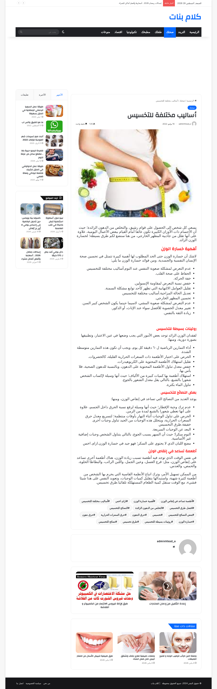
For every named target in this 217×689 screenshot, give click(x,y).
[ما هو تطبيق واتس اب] (54, 127)
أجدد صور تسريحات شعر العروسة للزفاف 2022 (32, 138)
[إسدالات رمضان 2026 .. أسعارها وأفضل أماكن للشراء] (30, 243)
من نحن (46, 683)
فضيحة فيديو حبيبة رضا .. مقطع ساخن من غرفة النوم (32, 154)
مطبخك (145, 32)
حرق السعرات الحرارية (113, 514)
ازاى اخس (120, 501)
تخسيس (157, 514)
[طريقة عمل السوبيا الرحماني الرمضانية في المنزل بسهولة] (54, 111)
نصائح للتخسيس (107, 521)
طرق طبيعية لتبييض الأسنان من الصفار (95, 656)
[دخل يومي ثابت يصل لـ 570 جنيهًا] (53, 243)
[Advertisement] (108, 62)
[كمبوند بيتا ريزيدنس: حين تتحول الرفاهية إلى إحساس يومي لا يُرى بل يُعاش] (30, 209)
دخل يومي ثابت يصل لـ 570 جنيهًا (53, 254)
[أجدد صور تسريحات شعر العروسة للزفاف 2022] (54, 141)
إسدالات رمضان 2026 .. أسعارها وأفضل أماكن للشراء (31, 255)
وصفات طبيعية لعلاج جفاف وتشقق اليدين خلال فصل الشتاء (138, 657)
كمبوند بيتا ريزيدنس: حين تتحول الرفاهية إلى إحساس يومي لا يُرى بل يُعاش (31, 223)
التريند (181, 32)
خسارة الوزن (185, 521)
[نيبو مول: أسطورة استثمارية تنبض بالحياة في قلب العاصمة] (53, 209)
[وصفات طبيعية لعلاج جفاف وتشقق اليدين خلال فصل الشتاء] (136, 642)
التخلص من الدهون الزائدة (148, 508)
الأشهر (59, 94)
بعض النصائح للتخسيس (180, 514)
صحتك (170, 32)
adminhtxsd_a (166, 541)
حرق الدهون (138, 514)
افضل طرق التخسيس (181, 508)
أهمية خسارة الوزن (143, 501)
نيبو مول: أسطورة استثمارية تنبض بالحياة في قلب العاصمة (54, 223)
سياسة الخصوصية (33, 683)
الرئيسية (194, 32)
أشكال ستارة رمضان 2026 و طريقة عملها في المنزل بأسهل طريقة (134, 3)
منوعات (105, 32)
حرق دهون (87, 514)
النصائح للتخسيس (119, 508)
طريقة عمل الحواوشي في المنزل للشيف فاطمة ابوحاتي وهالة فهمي (32, 171)
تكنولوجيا (132, 32)
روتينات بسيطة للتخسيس (158, 521)
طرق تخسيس (130, 521)
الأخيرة (42, 94)
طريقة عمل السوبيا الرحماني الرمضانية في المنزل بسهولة (32, 110)
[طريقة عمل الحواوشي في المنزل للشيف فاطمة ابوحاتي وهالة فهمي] (54, 170)
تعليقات (24, 94)
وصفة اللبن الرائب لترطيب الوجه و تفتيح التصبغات (178, 657)
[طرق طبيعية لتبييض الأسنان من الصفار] (94, 642)
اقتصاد (118, 32)
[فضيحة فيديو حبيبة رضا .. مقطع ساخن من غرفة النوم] (54, 155)
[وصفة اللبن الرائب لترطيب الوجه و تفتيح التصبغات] (178, 642)
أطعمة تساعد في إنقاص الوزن (176, 501)
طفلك (158, 32)
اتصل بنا (20, 683)
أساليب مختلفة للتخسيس (95, 501)
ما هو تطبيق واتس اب (32, 122)
